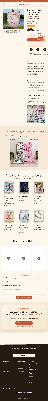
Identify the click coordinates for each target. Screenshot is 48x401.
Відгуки (19, 374)
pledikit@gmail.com (7, 368)
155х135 (30, 30)
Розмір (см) (29, 28)
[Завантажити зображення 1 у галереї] (7, 31)
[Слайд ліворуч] (4, 31)
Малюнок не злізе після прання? (10, 293)
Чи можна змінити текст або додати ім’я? (12, 289)
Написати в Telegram (25, 323)
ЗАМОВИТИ (36, 39)
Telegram (5, 366)
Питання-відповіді (20, 365)
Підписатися (24, 355)
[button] (3, 4)
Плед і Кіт (21, 398)
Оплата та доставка (31, 381)
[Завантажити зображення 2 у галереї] (11, 31)
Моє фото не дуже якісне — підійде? (11, 285)
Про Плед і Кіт (21, 371)
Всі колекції (20, 368)
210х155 (37, 30)
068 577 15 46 (6, 371)
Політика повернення (31, 377)
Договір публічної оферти (32, 372)
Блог (19, 376)
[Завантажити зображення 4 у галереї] (19, 31)
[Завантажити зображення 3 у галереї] (15, 31)
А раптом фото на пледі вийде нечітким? (12, 281)
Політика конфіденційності (32, 368)
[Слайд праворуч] (22, 31)
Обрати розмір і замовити (24, 297)
